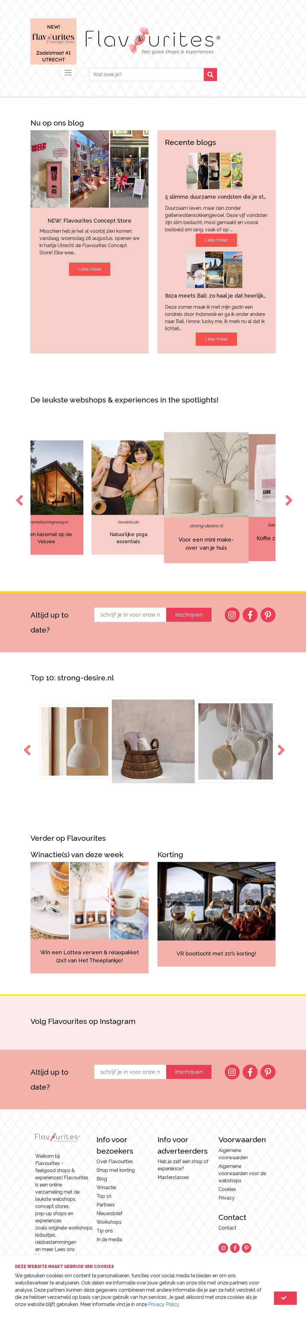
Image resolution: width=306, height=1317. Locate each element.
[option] (76, 497)
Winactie (106, 1187)
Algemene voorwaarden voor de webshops (242, 1173)
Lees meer (89, 269)
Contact (227, 1228)
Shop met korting (116, 1170)
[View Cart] (285, 1298)
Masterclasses (173, 1177)
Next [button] (288, 495)
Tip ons (105, 1231)
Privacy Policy (163, 1304)
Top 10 (104, 1196)
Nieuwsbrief (110, 1213)
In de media (109, 1239)
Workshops (109, 1222)
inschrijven (189, 615)
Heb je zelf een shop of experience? (183, 1165)
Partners (106, 1205)
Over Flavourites (115, 1161)
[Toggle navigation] (68, 73)
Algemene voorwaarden (233, 1154)
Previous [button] (18, 495)
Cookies (227, 1189)
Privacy (226, 1198)
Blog (102, 1179)
